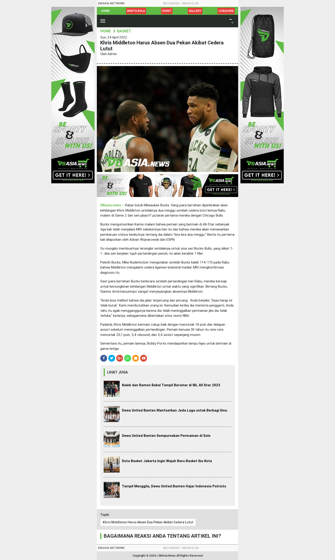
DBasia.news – (112, 205)
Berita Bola (136, 11)
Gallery (195, 11)
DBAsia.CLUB (190, 3)
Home (105, 11)
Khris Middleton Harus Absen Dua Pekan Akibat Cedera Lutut (148, 522)
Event (166, 11)
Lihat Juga (117, 372)
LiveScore (226, 11)
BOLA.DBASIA (171, 3)
